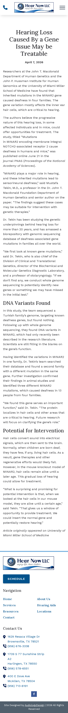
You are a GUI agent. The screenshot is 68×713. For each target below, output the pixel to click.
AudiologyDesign (34, 705)
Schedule (16, 579)
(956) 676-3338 (18, 646)
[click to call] (5, 7)
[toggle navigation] (62, 7)
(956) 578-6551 (18, 668)
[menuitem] (17, 599)
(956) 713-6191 (18, 686)
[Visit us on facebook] (34, 694)
